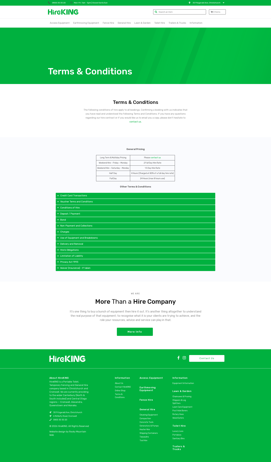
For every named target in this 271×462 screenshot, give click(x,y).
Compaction (145, 418)
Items (216, 12)
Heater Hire (145, 429)
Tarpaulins (144, 437)
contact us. (135, 121)
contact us (156, 157)
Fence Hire (108, 23)
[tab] (135, 196)
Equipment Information (183, 383)
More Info (135, 331)
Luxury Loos (177, 431)
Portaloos (176, 435)
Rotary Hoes (178, 414)
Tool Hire (143, 440)
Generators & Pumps (149, 426)
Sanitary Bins (178, 438)
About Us (119, 383)
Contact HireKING (123, 387)
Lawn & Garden (142, 23)
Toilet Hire (159, 23)
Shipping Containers (149, 433)
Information (122, 378)
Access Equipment (60, 23)
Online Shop (120, 390)
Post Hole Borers (180, 410)
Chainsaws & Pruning (181, 396)
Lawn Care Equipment (182, 407)
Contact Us (206, 358)
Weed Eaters (178, 418)
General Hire (124, 23)
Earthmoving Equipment (86, 23)
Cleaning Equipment (149, 415)
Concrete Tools (146, 422)
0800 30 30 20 (60, 420)
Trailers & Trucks (177, 23)
